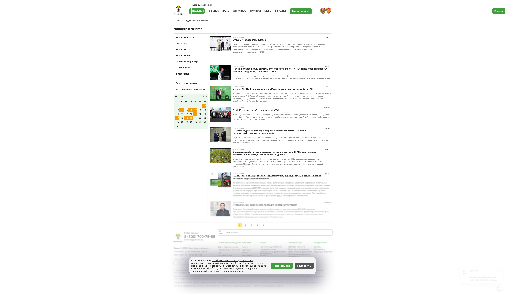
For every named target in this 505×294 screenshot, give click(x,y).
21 (196, 118)
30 (205, 122)
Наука (225, 11)
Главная (179, 20)
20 (191, 118)
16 (205, 114)
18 (182, 118)
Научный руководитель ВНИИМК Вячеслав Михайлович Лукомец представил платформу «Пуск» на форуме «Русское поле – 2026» (280, 70)
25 (182, 122)
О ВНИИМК (214, 11)
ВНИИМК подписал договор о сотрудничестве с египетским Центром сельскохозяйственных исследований (269, 132)
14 (196, 114)
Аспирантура (239, 11)
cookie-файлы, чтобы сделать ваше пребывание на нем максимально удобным (222, 261)
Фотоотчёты (182, 74)
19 (187, 118)
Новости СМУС (183, 56)
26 (187, 122)
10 (178, 114)
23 (205, 118)
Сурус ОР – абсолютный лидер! (249, 40)
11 (182, 114)
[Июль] (204, 96)
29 (200, 122)
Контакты (280, 11)
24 (178, 122)
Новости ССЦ (183, 50)
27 (191, 122)
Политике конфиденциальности (224, 271)
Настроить (304, 265)
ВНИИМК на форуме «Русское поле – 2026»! (256, 110)
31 (178, 126)
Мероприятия (183, 68)
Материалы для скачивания (190, 89)
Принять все (282, 265)
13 (191, 114)
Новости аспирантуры (188, 62)
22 (200, 118)
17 (178, 118)
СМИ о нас (181, 44)
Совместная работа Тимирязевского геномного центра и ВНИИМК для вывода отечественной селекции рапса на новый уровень (274, 153)
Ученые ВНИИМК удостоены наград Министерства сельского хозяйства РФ (273, 89)
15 (200, 114)
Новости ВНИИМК (185, 37)
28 (196, 122)
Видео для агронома (186, 83)
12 (187, 114)
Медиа (267, 11)
